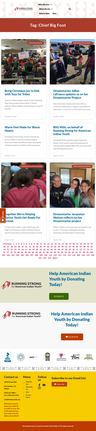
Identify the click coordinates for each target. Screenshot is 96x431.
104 (17, 255)
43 (66, 247)
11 (41, 244)
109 (41, 255)
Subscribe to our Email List (69, 378)
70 (73, 249)
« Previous (7, 244)
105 (22, 255)
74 (88, 249)
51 (4, 249)
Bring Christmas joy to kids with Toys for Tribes (22, 92)
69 (70, 249)
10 (37, 244)
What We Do (44, 9)
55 (19, 249)
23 (84, 244)
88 (47, 252)
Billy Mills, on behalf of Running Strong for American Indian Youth (72, 130)
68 (66, 249)
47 (81, 247)
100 (91, 252)
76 (4, 252)
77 (8, 252)
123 (49, 258)
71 (77, 249)
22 (81, 244)
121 (40, 258)
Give (54, 13)
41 (59, 247)
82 (26, 252)
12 (45, 244)
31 (23, 247)
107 (31, 255)
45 (73, 247)
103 (13, 255)
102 (8, 255)
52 (8, 249)
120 (92, 255)
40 (55, 247)
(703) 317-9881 (9, 393)
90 (55, 252)
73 (84, 249)
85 (37, 252)
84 (33, 252)
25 (92, 244)
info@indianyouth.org (12, 399)
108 (36, 255)
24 (88, 244)
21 (77, 244)
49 (88, 247)
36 (41, 247)
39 (52, 247)
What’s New (44, 13)
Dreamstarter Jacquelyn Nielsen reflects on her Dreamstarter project (69, 217)
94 (69, 252)
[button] (70, 9)
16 (59, 244)
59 (33, 249)
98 (84, 252)
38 (48, 247)
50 (91, 247)
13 (48, 244)
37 (44, 247)
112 (55, 255)
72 (81, 249)
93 (66, 252)
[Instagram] (39, 387)
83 (29, 252)
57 (26, 249)
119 (87, 255)
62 (44, 249)
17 (63, 244)
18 (66, 244)
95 (73, 252)
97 (80, 252)
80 (18, 252)
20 (74, 244)
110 (45, 255)
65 (55, 249)
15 (55, 244)
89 (51, 252)
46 (77, 247)
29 (15, 247)
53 (12, 249)
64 (52, 249)
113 (59, 255)
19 (70, 244)
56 (23, 249)
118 (83, 255)
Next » (55, 258)
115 (69, 255)
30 (19, 247)
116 (73, 255)
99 (87, 252)
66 (59, 249)
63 (48, 249)
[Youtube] (43, 385)
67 (62, 249)
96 (77, 252)
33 (30, 247)
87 (44, 252)
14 (52, 244)
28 (12, 247)
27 (8, 247)
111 (50, 255)
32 (26, 247)
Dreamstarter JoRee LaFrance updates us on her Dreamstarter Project (70, 94)
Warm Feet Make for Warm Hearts (22, 128)
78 (11, 252)
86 (40, 252)
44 (70, 247)
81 (22, 252)
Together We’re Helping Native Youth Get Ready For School (22, 217)
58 (30, 249)
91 (58, 252)
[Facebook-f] (39, 385)
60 (37, 249)
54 (15, 249)
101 (3, 255)
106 (27, 255)
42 (62, 247)
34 (33, 247)
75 (91, 249)
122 (44, 258)
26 (4, 247)
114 (64, 255)
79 (15, 252)
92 (62, 252)
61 (41, 249)
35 (37, 247)
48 (84, 247)
